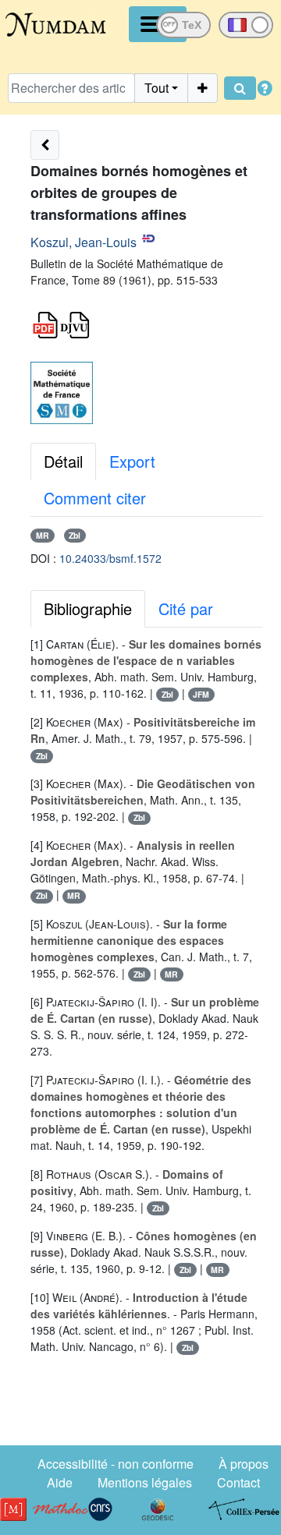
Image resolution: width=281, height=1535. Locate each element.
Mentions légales (145, 1482)
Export (132, 461)
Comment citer (95, 497)
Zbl (74, 535)
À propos (244, 1464)
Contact (238, 1482)
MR (42, 535)
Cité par (185, 608)
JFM (201, 694)
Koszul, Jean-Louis (83, 242)
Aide (60, 1482)
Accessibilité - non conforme (115, 1464)
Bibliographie (88, 608)
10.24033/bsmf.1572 (110, 558)
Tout (156, 88)
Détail (63, 461)
